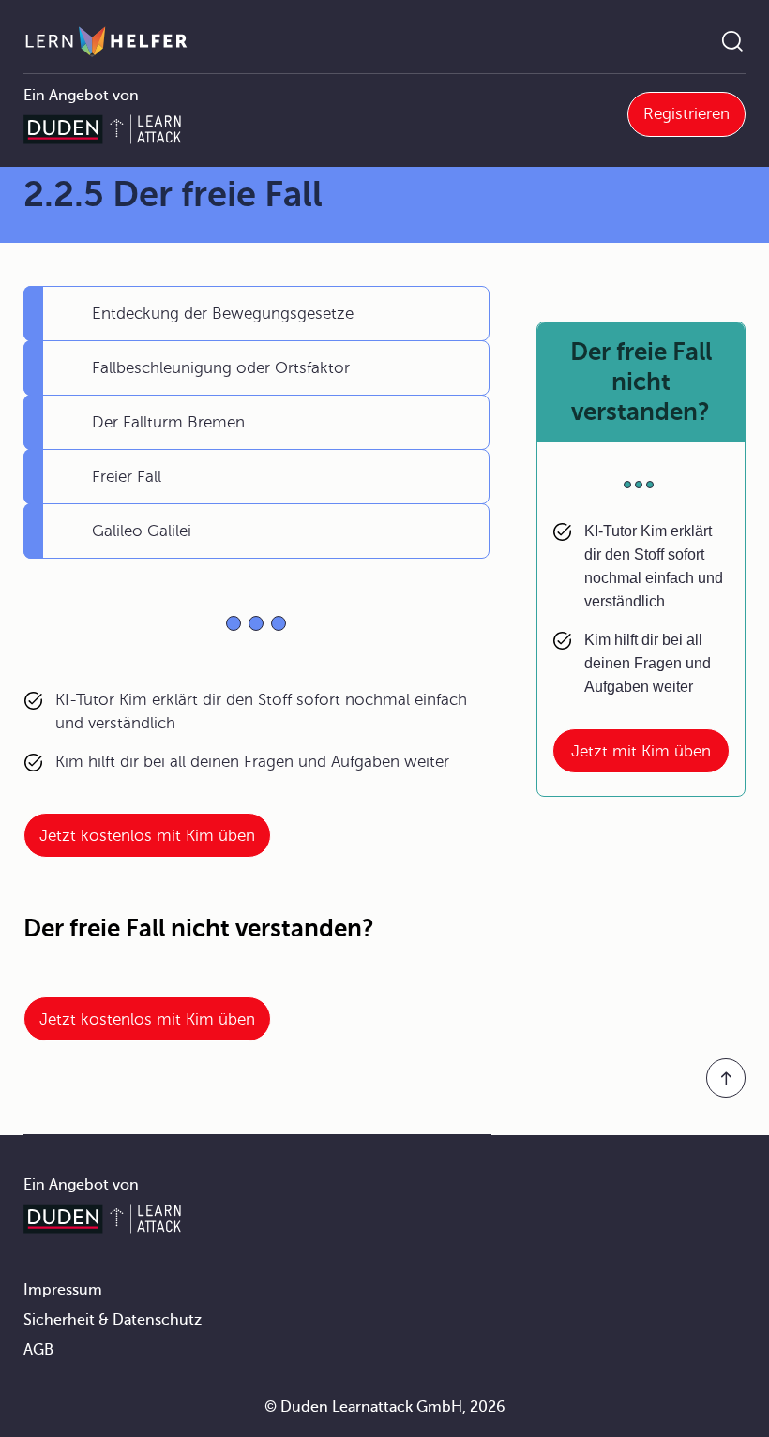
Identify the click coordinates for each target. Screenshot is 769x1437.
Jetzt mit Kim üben (641, 751)
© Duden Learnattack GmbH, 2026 (384, 1407)
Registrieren (686, 114)
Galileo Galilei (141, 531)
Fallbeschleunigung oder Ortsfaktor (221, 368)
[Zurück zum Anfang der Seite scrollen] (726, 1078)
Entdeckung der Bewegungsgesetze (223, 313)
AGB (38, 1349)
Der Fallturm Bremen (168, 422)
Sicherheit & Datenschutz (112, 1319)
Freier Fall (126, 477)
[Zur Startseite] (106, 41)
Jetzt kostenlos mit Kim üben (147, 836)
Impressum (62, 1289)
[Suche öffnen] (732, 41)
